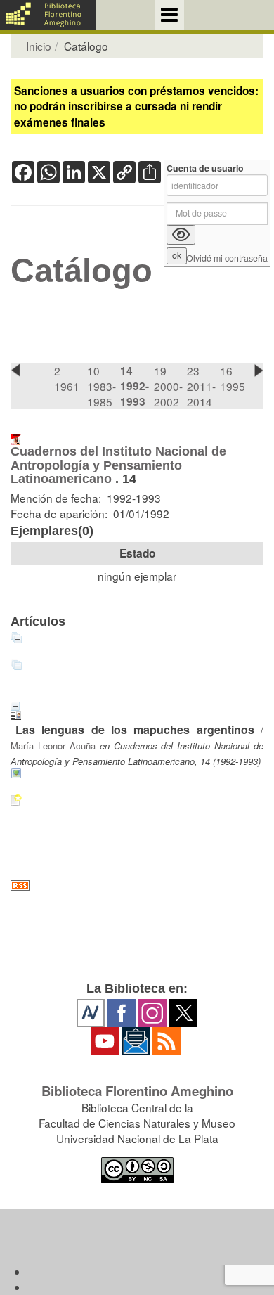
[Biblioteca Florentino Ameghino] (48, 15)
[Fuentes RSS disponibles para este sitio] (137, 885)
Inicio (38, 45)
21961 (66, 378)
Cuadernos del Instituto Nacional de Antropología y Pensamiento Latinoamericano (118, 465)
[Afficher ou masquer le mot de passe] (181, 235)
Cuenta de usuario (205, 168)
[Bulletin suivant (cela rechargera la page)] (258, 370)
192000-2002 (168, 386)
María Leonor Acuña (53, 745)
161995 (232, 378)
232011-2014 (201, 386)
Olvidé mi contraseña (227, 258)
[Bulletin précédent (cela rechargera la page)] (15, 370)
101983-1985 (101, 386)
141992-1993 (134, 386)
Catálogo (81, 270)
